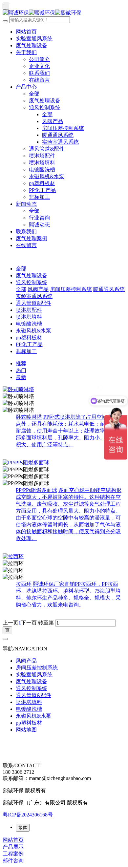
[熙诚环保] (64, 13)
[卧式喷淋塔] (64, 389)
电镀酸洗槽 (42, 169)
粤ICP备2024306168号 (28, 814)
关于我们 (26, 52)
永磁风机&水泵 (46, 176)
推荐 (21, 363)
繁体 (22, 827)
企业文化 (39, 66)
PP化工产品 (42, 190)
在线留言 (39, 80)
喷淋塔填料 (42, 162)
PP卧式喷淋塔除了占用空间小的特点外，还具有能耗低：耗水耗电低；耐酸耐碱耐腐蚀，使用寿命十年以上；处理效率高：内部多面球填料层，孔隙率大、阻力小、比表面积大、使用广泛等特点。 (69, 430)
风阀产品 (52, 121)
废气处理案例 (31, 238)
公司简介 (39, 59)
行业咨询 (39, 218)
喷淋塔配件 (42, 156)
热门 (21, 370)
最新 (21, 377)
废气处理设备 (31, 45)
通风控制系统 (44, 107)
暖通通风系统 (58, 135)
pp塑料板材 (42, 183)
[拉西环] (64, 556)
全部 (34, 93)
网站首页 (26, 31)
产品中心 (26, 87)
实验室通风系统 (34, 38)
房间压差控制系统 (63, 128)
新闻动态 (26, 204)
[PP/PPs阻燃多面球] (64, 462)
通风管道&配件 (46, 149)
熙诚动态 (39, 224)
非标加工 (39, 197)
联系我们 (39, 73)
